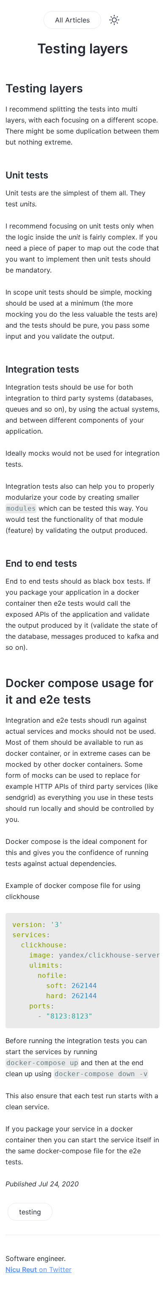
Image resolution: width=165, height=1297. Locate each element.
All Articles (72, 20)
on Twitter (39, 1269)
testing (30, 1212)
